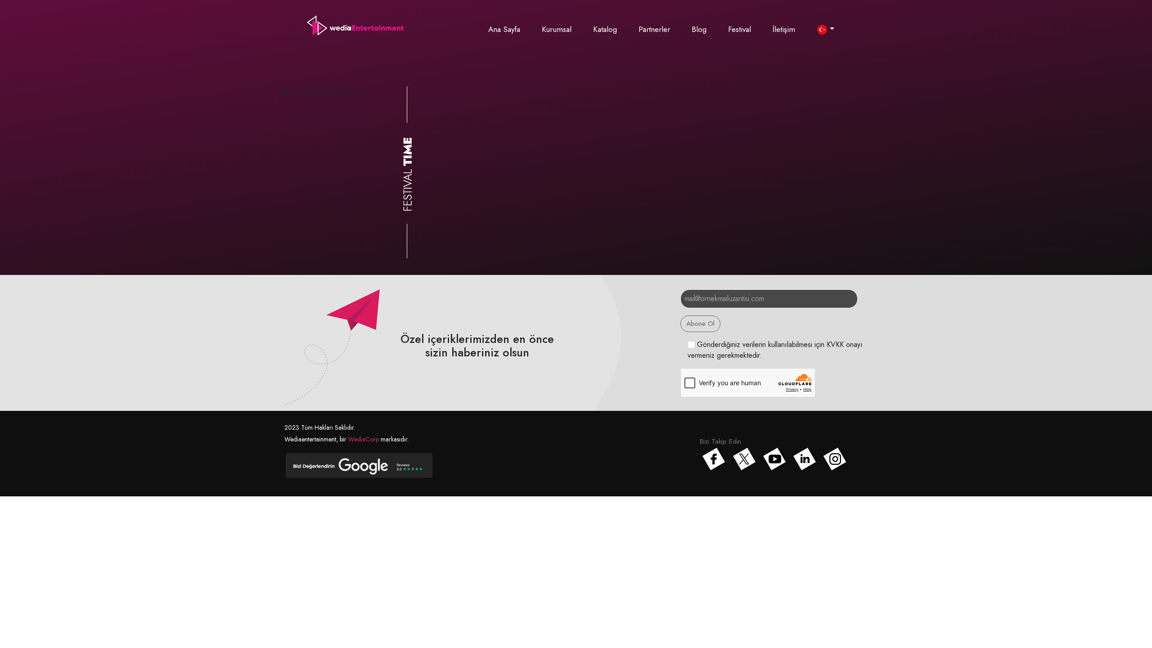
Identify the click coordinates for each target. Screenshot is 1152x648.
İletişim (784, 29)
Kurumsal (557, 29)
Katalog (605, 29)
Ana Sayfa (504, 29)
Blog (699, 29)
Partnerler (654, 29)
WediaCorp (363, 439)
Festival (739, 29)
